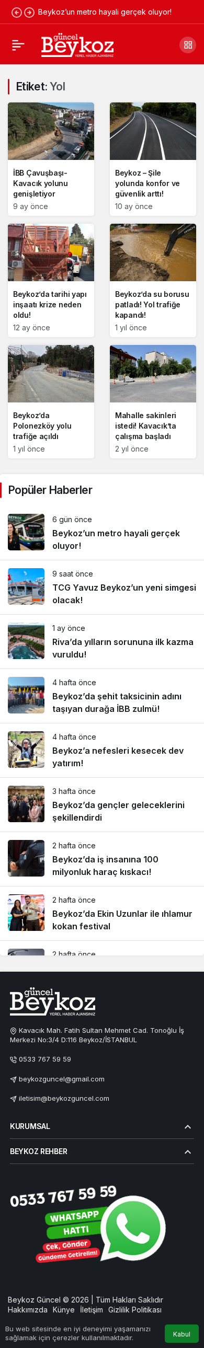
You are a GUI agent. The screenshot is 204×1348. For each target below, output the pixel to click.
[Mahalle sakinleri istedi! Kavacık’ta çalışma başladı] (153, 401)
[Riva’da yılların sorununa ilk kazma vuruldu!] (102, 642)
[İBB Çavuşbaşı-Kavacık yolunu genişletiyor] (51, 159)
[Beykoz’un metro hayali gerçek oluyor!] (102, 533)
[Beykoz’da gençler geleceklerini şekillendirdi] (102, 805)
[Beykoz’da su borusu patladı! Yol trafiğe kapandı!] (153, 280)
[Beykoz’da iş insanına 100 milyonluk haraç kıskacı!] (102, 859)
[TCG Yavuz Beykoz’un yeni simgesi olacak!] (102, 587)
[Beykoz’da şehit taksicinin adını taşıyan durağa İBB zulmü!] (102, 696)
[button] (187, 45)
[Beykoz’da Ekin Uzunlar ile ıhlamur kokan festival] (102, 913)
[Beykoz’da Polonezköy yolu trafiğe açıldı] (51, 401)
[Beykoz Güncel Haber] (77, 44)
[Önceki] (16, 12)
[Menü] (18, 44)
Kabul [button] (181, 1334)
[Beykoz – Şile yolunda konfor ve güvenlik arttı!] (153, 159)
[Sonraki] (29, 12)
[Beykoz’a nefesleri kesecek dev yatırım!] (102, 750)
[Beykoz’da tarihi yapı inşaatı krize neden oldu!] (51, 280)
